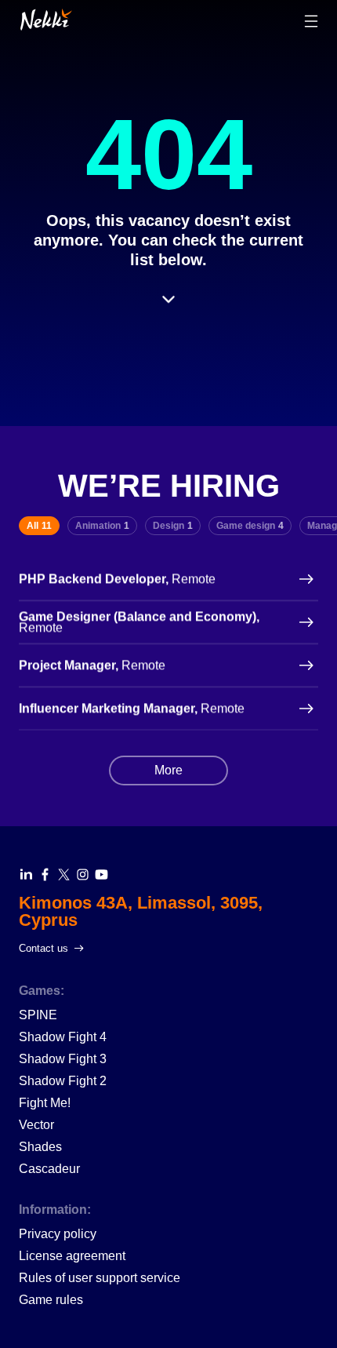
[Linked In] (26, 874)
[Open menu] (311, 21)
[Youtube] (101, 874)
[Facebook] (45, 874)
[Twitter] (63, 874)
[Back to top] (46, 19)
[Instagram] (82, 874)
